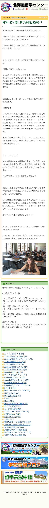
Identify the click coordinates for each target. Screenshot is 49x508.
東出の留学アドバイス (19, 17)
